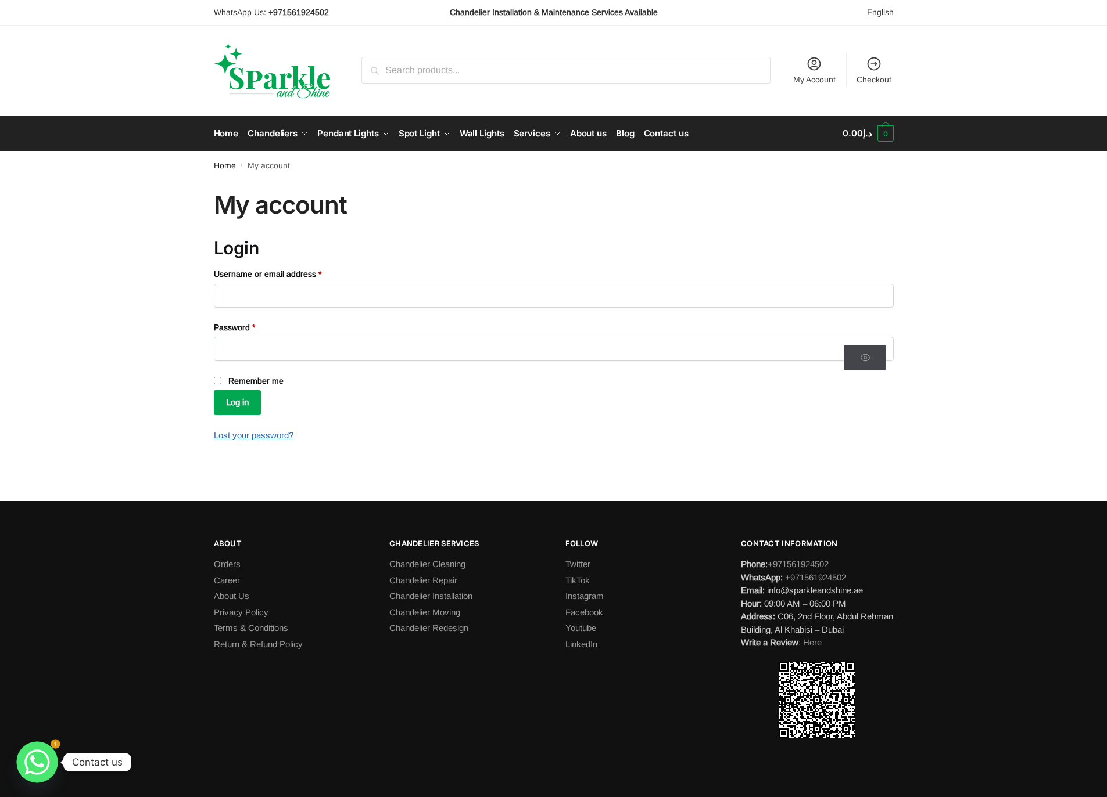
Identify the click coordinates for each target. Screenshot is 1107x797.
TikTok (577, 580)
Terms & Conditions (251, 628)
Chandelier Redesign (428, 628)
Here (812, 642)
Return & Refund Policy (258, 644)
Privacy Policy (241, 612)
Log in (237, 402)
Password (251, 327)
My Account (814, 79)
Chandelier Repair (423, 580)
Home (225, 165)
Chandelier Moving (424, 612)
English (880, 12)
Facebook (584, 612)
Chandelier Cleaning (427, 564)
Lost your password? (253, 435)
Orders (227, 564)
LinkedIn (581, 644)
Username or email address (284, 274)
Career (227, 580)
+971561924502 (798, 564)
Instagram (584, 596)
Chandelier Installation (430, 596)
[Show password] (865, 357)
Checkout (874, 79)
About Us (231, 596)
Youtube (580, 628)
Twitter (577, 564)
